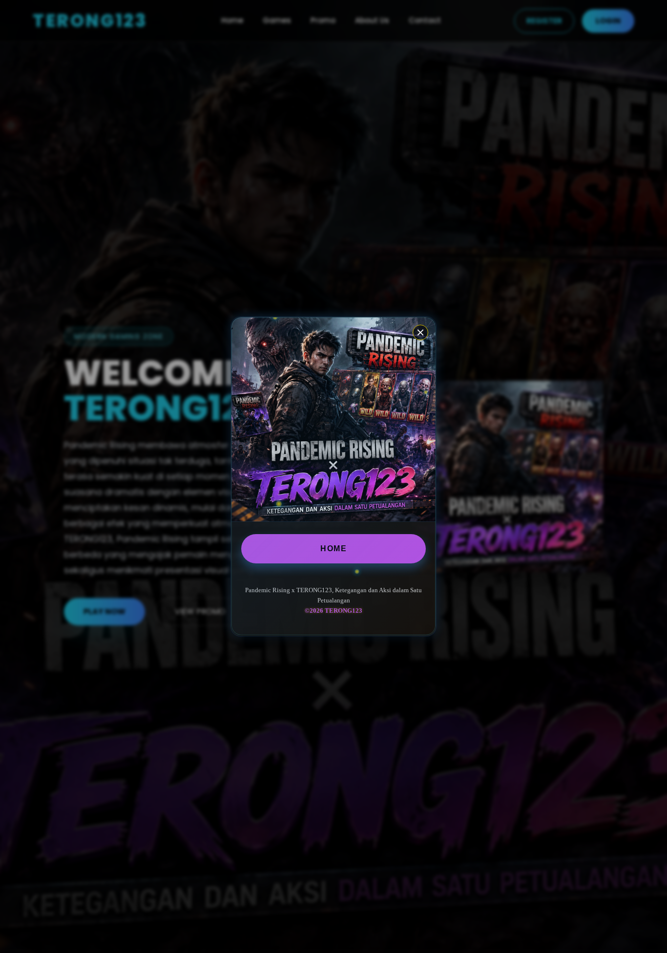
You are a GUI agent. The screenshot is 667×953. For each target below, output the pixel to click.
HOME (333, 548)
